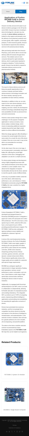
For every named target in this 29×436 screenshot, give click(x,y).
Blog (20, 11)
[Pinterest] (22, 431)
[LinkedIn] (7, 431)
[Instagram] (17, 431)
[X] (12, 431)
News (8, 11)
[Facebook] (15, 431)
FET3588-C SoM (21, 329)
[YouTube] (9, 431)
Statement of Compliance (15, 427)
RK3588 (10, 216)
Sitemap (14, 425)
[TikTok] (20, 431)
